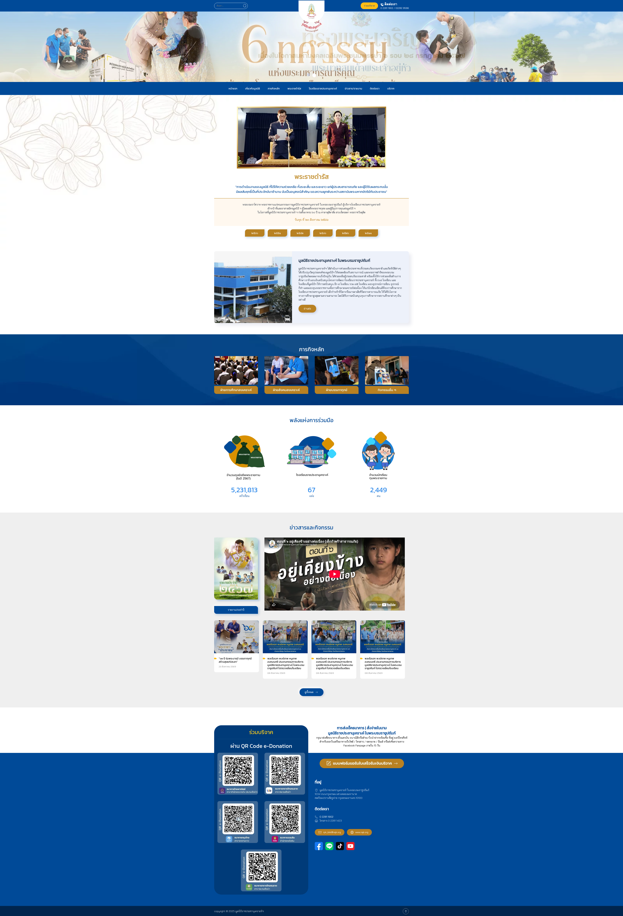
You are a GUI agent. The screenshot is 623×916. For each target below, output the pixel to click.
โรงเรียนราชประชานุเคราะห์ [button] (323, 88)
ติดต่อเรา (374, 88)
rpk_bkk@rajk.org (332, 832)
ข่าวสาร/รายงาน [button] (353, 88)
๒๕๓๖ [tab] (323, 233)
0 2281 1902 (386, 8)
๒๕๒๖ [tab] (345, 233)
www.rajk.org (361, 832)
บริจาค (390, 88)
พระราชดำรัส (294, 88)
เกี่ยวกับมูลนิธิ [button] (252, 88)
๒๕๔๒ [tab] (300, 233)
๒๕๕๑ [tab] (277, 233)
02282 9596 (402, 8)
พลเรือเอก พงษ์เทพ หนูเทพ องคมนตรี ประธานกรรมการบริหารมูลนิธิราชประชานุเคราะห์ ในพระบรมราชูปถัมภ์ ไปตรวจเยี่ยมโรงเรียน (285, 663)
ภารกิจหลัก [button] (274, 88)
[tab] (308, 74)
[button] (406, 911)
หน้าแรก (233, 88)
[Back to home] (311, 13)
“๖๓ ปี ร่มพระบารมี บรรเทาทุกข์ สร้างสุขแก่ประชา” (235, 660)
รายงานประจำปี (236, 609)
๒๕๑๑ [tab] (368, 233)
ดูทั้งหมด (309, 692)
